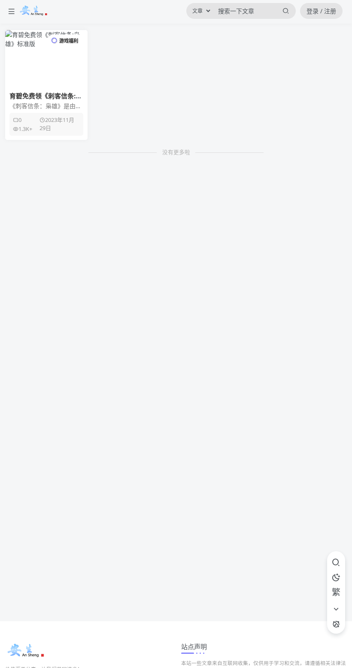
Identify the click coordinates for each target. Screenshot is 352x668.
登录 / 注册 (321, 11)
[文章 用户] (199, 11)
